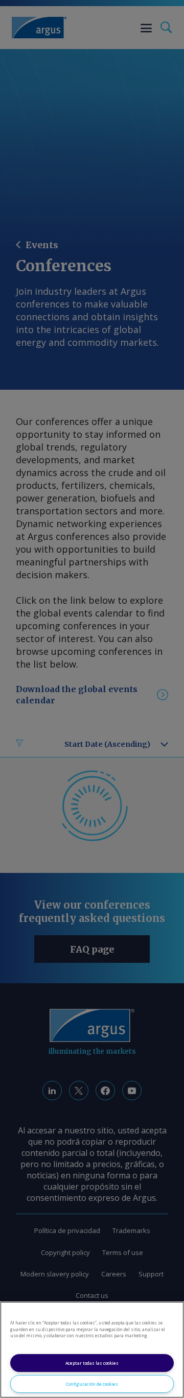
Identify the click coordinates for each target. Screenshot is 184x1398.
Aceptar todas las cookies (92, 1363)
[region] (92, 1349)
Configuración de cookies (92, 1384)
